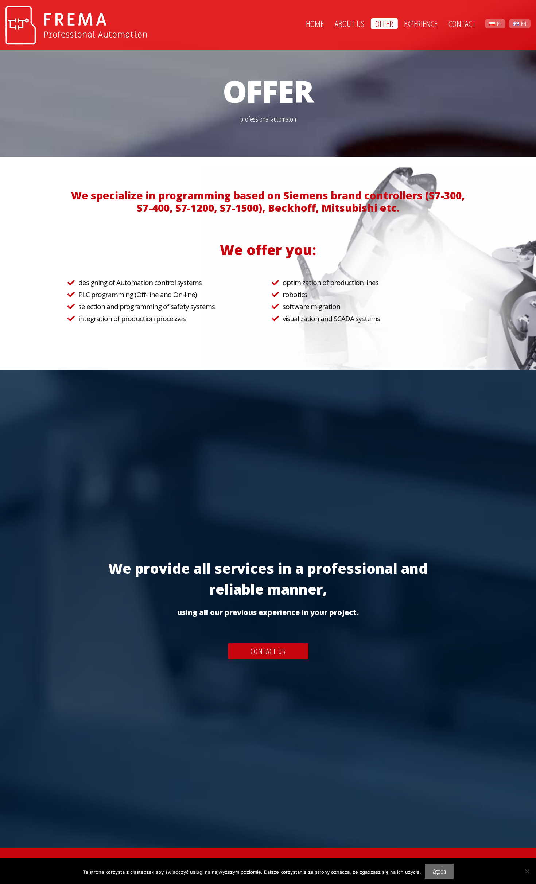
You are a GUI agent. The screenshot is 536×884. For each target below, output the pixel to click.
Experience (421, 23)
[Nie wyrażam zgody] (527, 871)
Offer (384, 23)
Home (315, 23)
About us (349, 23)
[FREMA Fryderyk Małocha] (78, 24)
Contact (462, 23)
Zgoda (439, 871)
